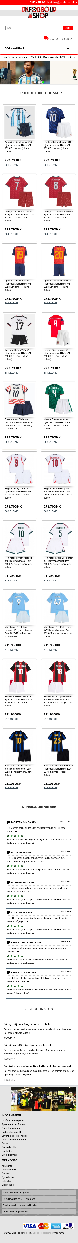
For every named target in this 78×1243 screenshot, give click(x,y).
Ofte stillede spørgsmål (14, 1139)
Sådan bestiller (9, 1147)
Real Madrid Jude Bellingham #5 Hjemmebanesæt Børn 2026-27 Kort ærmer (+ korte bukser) (58, 562)
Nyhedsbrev (8, 1177)
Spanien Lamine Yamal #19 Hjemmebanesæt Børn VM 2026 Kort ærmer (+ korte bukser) (18, 285)
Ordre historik (9, 1169)
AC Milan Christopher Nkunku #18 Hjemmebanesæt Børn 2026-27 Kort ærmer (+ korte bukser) (58, 701)
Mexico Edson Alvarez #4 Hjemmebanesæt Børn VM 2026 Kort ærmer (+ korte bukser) (57, 424)
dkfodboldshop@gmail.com (55, 2)
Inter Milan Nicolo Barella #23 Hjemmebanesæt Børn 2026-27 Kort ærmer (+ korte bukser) (58, 770)
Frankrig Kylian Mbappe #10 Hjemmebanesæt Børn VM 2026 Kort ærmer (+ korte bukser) (57, 146)
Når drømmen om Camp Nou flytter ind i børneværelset (37, 1065)
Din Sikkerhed (9, 1154)
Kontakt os (7, 1151)
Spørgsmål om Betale (13, 1124)
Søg (67, 27)
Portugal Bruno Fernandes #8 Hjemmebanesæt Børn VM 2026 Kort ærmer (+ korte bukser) (58, 216)
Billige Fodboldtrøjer (43, 1232)
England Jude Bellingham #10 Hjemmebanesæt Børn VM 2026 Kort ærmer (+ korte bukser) (58, 493)
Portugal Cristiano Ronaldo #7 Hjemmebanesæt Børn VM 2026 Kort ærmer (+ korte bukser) (19, 216)
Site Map (6, 1181)
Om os (5, 1143)
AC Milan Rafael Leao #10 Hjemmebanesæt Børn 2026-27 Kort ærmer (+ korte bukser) (19, 701)
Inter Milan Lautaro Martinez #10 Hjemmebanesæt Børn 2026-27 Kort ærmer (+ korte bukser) (19, 770)
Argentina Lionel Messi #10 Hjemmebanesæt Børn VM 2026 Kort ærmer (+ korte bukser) (18, 146)
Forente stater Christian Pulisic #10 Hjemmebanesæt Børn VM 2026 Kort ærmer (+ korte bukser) (19, 424)
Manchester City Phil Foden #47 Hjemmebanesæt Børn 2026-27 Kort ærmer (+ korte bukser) (58, 631)
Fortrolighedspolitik (12, 1132)
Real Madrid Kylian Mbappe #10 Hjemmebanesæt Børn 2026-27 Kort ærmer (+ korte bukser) (19, 562)
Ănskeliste (7, 1173)
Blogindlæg (8, 1184)
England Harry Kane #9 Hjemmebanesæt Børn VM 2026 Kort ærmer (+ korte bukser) (18, 493)
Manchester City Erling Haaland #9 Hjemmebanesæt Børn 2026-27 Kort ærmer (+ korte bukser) (19, 631)
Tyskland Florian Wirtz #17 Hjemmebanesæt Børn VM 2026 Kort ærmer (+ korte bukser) (18, 354)
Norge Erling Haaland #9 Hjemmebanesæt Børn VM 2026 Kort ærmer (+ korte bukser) (57, 354)
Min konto (7, 1165)
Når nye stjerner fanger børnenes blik (27, 1024)
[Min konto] (74, 2)
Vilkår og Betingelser (13, 1120)
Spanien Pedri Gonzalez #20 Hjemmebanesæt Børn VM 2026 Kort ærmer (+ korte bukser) (58, 285)
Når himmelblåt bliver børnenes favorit (27, 1045)
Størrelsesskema (11, 1128)
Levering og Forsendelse (15, 1135)
